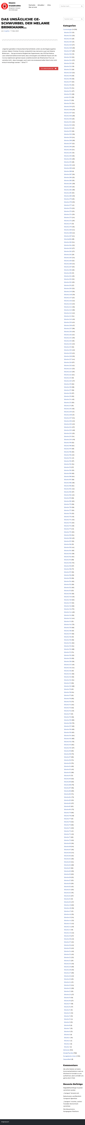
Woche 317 (67, 82)
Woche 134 (67, 643)
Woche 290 (68, 165)
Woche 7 (67, 1028)
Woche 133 (67, 646)
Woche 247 (68, 297)
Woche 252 (68, 282)
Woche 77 (67, 819)
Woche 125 (67, 671)
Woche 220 (68, 381)
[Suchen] (82, 6)
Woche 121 (67, 683)
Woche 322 (68, 66)
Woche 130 (67, 655)
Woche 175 (67, 516)
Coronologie (67, 29)
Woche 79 (67, 812)
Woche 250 (68, 288)
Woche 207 (68, 418)
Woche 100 (67, 748)
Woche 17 (67, 1004)
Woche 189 (67, 473)
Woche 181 (67, 498)
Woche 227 (68, 359)
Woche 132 (67, 649)
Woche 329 (68, 45)
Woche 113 (67, 708)
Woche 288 (68, 171)
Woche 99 (67, 751)
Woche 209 (68, 412)
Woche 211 (67, 405)
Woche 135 (67, 640)
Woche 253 (68, 279)
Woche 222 (68, 375)
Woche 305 (68, 119)
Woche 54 (67, 889)
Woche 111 (67, 714)
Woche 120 (67, 686)
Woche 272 (68, 220)
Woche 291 (67, 162)
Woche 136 (67, 637)
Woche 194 (67, 458)
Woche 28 (67, 970)
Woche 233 (68, 341)
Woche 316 (67, 85)
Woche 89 (67, 782)
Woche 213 (67, 402)
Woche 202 (68, 433)
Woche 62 (67, 865)
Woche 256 (68, 270)
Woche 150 (67, 593)
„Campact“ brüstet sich (71, 1093)
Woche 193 (67, 461)
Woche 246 (68, 301)
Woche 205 (68, 424)
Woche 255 (67, 273)
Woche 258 (68, 264)
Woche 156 (67, 575)
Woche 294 (68, 153)
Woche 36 (67, 945)
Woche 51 (67, 899)
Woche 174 (67, 520)
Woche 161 (67, 560)
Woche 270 (68, 227)
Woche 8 (67, 1025)
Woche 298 (68, 140)
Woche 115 (67, 701)
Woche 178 (67, 507)
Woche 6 (67, 1031)
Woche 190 (67, 470)
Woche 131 (67, 652)
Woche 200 (68, 439)
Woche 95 (67, 763)
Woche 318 (67, 79)
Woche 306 (68, 116)
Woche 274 (68, 214)
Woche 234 (68, 338)
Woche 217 (67, 390)
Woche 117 (67, 695)
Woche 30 (67, 963)
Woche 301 (67, 131)
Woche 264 (68, 245)
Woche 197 (67, 449)
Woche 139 (67, 627)
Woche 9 (67, 1022)
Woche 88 (67, 785)
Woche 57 (67, 880)
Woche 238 (68, 325)
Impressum (5, 1122)
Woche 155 (67, 578)
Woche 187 (67, 479)
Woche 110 (67, 717)
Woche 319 (67, 76)
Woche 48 (67, 908)
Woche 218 (67, 387)
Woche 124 (67, 674)
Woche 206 (68, 421)
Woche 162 (67, 556)
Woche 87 (67, 788)
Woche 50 (67, 902)
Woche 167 (67, 541)
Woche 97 (67, 757)
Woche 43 (67, 923)
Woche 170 (67, 532)
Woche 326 (68, 54)
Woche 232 (68, 344)
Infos (49, 5)
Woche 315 (67, 88)
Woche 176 (67, 513)
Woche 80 (67, 809)
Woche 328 (68, 48)
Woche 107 (67, 726)
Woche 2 (67, 1044)
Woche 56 (67, 883)
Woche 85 (67, 794)
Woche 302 (68, 128)
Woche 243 (68, 310)
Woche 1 (67, 1047)
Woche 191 (67, 467)
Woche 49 (67, 905)
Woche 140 (67, 624)
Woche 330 (68, 42)
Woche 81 (67, 806)
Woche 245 (68, 304)
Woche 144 (67, 612)
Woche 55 (67, 886)
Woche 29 (67, 967)
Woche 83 (67, 800)
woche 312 (67, 97)
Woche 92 (67, 772)
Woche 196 (67, 452)
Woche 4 (67, 1037)
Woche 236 (68, 331)
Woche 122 (67, 680)
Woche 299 (68, 137)
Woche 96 (67, 760)
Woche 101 (67, 745)
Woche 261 (67, 254)
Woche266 (67, 239)
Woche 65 (67, 856)
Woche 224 (68, 368)
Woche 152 (67, 587)
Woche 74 (67, 828)
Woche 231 (67, 347)
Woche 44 (67, 920)
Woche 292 (68, 159)
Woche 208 (68, 415)
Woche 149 (67, 597)
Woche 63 (67, 862)
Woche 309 (68, 106)
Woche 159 (67, 566)
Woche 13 (67, 1010)
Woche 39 (67, 936)
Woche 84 (67, 797)
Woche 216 (67, 393)
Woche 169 (67, 535)
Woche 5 (67, 1034)
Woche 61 (67, 868)
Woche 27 (67, 973)
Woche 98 (67, 754)
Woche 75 (67, 825)
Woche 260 (68, 257)
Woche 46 (67, 914)
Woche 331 (67, 39)
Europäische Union (69, 1056)
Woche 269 (68, 230)
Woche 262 (68, 251)
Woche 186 (67, 483)
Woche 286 (68, 177)
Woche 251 (67, 285)
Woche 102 (67, 741)
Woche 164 (67, 550)
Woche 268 (68, 233)
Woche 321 (67, 69)
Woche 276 (68, 208)
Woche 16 (67, 1007)
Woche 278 (68, 202)
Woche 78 (67, 815)
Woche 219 (67, 384)
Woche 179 (67, 504)
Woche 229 (68, 353)
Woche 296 (68, 146)
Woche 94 (67, 766)
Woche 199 (67, 442)
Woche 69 (67, 843)
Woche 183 (67, 492)
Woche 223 (68, 372)
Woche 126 (67, 667)
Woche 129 (67, 658)
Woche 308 (68, 109)
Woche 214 (67, 399)
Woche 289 (68, 168)
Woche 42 (67, 927)
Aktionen (66, 1050)
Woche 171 (67, 529)
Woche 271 (67, 224)
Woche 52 (67, 896)
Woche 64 (67, 859)
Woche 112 (67, 711)
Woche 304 (68, 122)
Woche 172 (67, 526)
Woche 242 (68, 313)
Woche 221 (67, 378)
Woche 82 (67, 803)
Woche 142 (67, 618)
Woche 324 (68, 60)
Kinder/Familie (68, 1053)
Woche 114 (67, 704)
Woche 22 (67, 988)
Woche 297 (68, 143)
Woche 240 (68, 319)
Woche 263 (68, 248)
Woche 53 (67, 893)
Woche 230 (68, 350)
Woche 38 (67, 939)
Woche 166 (67, 544)
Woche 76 (67, 822)
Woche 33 (67, 954)
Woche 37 (67, 942)
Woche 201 (67, 436)
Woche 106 (67, 729)
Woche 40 (67, 933)
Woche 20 (67, 994)
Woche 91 (67, 775)
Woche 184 (67, 489)
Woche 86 (67, 791)
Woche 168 (67, 538)
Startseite (32, 5)
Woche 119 (67, 689)
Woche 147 (67, 603)
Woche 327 (68, 51)
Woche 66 (67, 852)
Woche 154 (67, 581)
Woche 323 (68, 63)
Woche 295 (68, 149)
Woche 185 (67, 486)
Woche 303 (68, 125)
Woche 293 (68, 156)
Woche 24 (67, 982)
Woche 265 (68, 242)
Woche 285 (68, 180)
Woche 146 (67, 606)
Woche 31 (67, 960)
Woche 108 (67, 723)
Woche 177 (67, 510)
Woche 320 (68, 72)
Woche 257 (68, 267)
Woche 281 (67, 193)
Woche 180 (67, 501)
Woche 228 (68, 356)
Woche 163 (67, 553)
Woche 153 (67, 584)
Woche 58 (67, 877)
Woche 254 (68, 276)
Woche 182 (67, 495)
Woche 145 (67, 609)
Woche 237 (68, 328)
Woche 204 (68, 427)
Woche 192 (67, 464)
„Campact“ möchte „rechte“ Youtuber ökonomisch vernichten (72, 1104)
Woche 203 (68, 430)
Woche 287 (68, 174)
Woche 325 (68, 57)
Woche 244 (68, 307)
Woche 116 (67, 698)
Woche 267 (68, 236)
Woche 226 (68, 362)
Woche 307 (68, 113)
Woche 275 (68, 211)
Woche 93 (67, 769)
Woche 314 (67, 91)
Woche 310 (67, 103)
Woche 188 (67, 476)
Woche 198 (67, 445)
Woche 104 (67, 735)
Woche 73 (67, 831)
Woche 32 (67, 957)
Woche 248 (68, 294)
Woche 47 (67, 911)
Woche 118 (67, 692)
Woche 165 (67, 547)
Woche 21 (67, 991)
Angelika (6, 31)
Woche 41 (67, 930)
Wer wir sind (33, 7)
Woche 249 (68, 291)
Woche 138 (67, 631)
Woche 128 (67, 661)
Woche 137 (67, 634)
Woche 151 (67, 590)
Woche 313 (67, 94)
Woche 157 (67, 572)
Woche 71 (67, 837)
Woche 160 (67, 563)
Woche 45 (67, 917)
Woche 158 (67, 569)
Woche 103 (67, 738)
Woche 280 (68, 196)
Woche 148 (67, 600)
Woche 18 (67, 1000)
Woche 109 (67, 720)
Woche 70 (67, 840)
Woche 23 (67, 985)
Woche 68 (67, 846)
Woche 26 (67, 976)
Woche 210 (67, 408)
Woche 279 (68, 199)
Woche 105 (67, 732)
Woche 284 (68, 183)
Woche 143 (67, 615)
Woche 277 (68, 205)
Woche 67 (67, 849)
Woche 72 (67, 834)
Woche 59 (67, 874)
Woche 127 (67, 664)
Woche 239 (68, 322)
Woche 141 (67, 621)
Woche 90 (67, 779)
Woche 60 (67, 871)
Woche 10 (67, 1019)
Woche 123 (67, 677)
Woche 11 (67, 1016)
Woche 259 (68, 260)
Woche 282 (68, 190)
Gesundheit (67, 1059)
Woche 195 (67, 455)
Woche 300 (68, 134)
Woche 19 (67, 997)
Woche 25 (67, 979)
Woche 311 (67, 100)
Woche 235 (68, 335)
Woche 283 (68, 187)
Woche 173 (67, 523)
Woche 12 (67, 1013)
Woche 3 (67, 1041)
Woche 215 (67, 396)
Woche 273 (68, 217)
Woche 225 (68, 365)
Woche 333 (68, 32)
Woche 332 (68, 35)
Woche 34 (67, 951)
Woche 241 (67, 316)
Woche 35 (67, 948)
